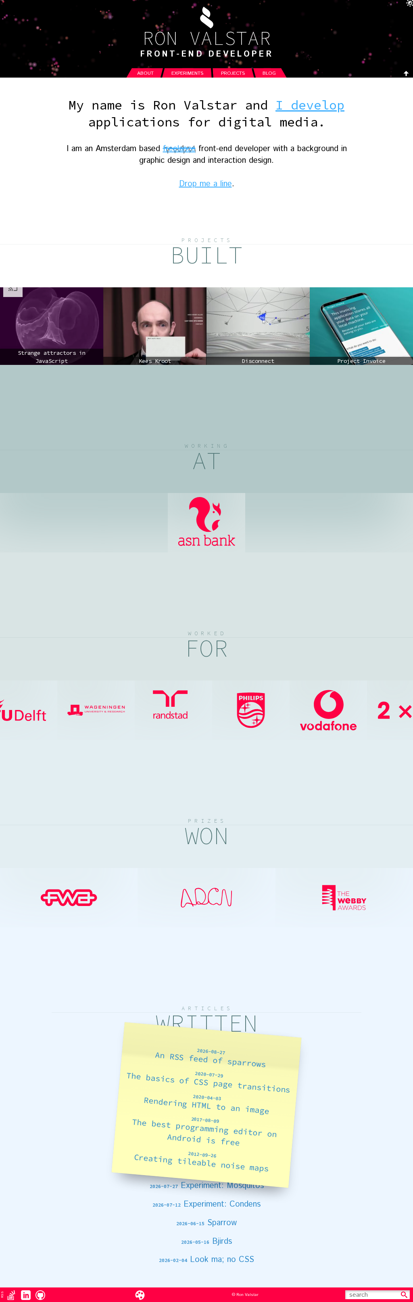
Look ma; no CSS (206, 1260)
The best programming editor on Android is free (204, 1132)
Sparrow (206, 1223)
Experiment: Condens (206, 1204)
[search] (404, 1294)
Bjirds (206, 1241)
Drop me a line (205, 184)
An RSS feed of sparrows (210, 1058)
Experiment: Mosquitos (207, 1186)
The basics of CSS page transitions (208, 1082)
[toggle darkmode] (408, 5)
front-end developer (206, 54)
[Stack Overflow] (11, 1294)
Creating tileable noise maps (201, 1162)
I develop (309, 105)
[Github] (40, 1294)
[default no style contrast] (140, 1295)
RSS (2, 1294)
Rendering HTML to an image (206, 1104)
